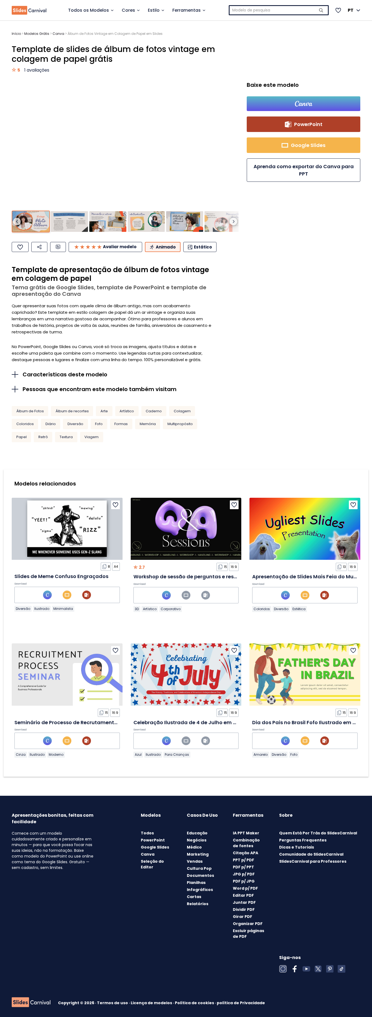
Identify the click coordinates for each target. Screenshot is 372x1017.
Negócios (196, 840)
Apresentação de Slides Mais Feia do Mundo (308, 576)
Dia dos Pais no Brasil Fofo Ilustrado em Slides (309, 722)
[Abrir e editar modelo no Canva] (303, 103)
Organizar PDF (248, 923)
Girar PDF (242, 916)
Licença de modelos (152, 1003)
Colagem (182, 411)
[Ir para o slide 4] (146, 222)
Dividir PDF (244, 909)
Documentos (200, 875)
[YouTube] (306, 969)
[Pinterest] (330, 969)
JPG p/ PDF (244, 874)
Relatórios (197, 904)
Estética (299, 609)
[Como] (20, 247)
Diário (50, 423)
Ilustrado (41, 608)
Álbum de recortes (72, 411)
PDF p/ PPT (243, 867)
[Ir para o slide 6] (223, 222)
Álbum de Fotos (30, 411)
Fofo (99, 423)
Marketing (198, 854)
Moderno (56, 754)
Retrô (43, 437)
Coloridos (25, 423)
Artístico (127, 411)
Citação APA (245, 853)
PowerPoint (153, 840)
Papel (21, 437)
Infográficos (200, 889)
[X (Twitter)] (318, 969)
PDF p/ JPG (244, 881)
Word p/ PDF (245, 888)
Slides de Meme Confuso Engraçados (61, 576)
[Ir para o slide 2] (69, 222)
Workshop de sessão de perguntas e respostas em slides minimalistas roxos (229, 576)
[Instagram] (283, 969)
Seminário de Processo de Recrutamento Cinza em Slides (86, 722)
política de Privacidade (241, 1003)
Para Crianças (177, 754)
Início (16, 33)
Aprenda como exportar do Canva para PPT (304, 170)
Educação (197, 833)
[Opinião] (58, 247)
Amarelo (261, 754)
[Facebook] (294, 969)
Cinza (21, 754)
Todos (147, 833)
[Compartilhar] (39, 247)
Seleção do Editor (152, 864)
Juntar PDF (244, 902)
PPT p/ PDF (243, 860)
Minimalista (63, 608)
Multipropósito (180, 423)
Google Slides (155, 847)
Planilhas (196, 882)
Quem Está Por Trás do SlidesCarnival (318, 833)
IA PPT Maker (246, 833)
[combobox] (279, 10)
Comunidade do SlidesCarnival (311, 854)
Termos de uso (113, 1003)
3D (137, 609)
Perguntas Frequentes (303, 840)
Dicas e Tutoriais (296, 847)
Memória (148, 423)
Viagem (91, 437)
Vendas (195, 861)
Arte (104, 411)
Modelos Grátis (36, 33)
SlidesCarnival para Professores (312, 861)
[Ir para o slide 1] (31, 222)
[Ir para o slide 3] (108, 222)
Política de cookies (195, 1003)
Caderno (154, 411)
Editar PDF (243, 895)
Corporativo (171, 609)
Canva (58, 33)
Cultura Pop (199, 868)
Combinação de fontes (246, 843)
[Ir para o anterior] (17, 221)
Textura (66, 437)
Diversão (75, 423)
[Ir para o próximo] (233, 221)
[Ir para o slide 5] (185, 222)
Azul (138, 754)
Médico (194, 847)
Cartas (194, 896)
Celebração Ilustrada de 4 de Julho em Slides (190, 722)
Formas (121, 423)
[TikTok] (341, 969)
